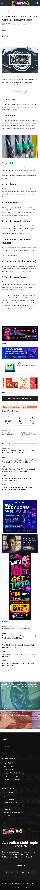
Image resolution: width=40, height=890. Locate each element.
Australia (6, 448)
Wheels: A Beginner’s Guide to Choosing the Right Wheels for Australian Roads (18, 452)
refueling (14, 109)
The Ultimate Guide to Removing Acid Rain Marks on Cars (29, 434)
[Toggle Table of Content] (25, 92)
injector (22, 253)
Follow (20, 416)
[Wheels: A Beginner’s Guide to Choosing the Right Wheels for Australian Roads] (20, 696)
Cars (8, 11)
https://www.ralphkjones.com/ (26, 365)
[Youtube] (33, 872)
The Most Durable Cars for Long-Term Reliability (10, 434)
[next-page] (7, 494)
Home (4, 11)
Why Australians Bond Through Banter (16, 629)
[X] (28, 872)
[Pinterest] (17, 872)
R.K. (9, 24)
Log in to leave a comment (20, 399)
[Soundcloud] (23, 872)
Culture (5, 660)
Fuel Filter (10, 163)
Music (4, 642)
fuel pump (8, 120)
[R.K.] (4, 23)
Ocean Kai (4, 708)
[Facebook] (6, 872)
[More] (27, 42)
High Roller (7, 633)
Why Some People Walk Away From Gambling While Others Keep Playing (19, 637)
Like (8, 416)
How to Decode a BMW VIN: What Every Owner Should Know (17, 479)
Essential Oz (7, 626)
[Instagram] (12, 872)
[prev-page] (3, 494)
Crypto (5, 651)
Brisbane (5, 457)
